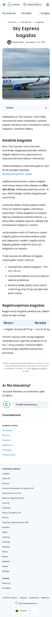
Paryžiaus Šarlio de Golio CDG (15, 522)
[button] (4, 4)
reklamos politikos (39, 368)
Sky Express (9, 13)
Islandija (6, 542)
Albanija (6, 547)
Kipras (5, 556)
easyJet (5, 503)
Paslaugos (7, 450)
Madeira (6, 527)
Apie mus (6, 583)
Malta (4, 532)
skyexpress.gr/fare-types (17, 174)
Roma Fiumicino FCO (11, 493)
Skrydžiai (26, 13)
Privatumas (34, 597)
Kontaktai (6, 588)
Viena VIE (6, 478)
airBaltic (6, 473)
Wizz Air (5, 517)
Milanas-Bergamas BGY (13, 498)
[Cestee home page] (14, 4)
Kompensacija (8, 455)
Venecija (6, 537)
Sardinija (6, 508)
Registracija (7, 445)
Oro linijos (12, 22)
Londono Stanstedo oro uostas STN (18, 488)
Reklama (45, 597)
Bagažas (40, 22)
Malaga (5, 571)
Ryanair (5, 483)
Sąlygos (23, 597)
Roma (5, 551)
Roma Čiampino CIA (11, 512)
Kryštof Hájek (18, 42)
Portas (5, 566)
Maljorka (6, 561)
